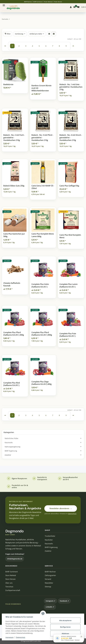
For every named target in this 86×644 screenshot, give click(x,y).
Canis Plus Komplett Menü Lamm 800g (42, 235)
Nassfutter (49, 540)
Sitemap (48, 587)
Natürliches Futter (11, 438)
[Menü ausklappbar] (4, 4)
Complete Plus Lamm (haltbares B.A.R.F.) (68, 285)
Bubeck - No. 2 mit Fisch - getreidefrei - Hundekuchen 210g (14, 137)
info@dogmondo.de (14, 559)
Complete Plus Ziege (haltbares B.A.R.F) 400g (41, 382)
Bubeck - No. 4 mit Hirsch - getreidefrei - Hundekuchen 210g (70, 137)
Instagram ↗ (50, 601)
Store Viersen (10, 579)
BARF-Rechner (50, 572)
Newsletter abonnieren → (60, 508)
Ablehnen (65, 633)
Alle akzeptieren (65, 620)
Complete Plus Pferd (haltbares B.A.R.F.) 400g (13, 333)
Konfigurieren (65, 627)
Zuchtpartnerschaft (12, 590)
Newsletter (49, 583)
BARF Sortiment (37, 1)
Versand (48, 579)
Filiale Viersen (58, 1)
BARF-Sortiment (11, 572)
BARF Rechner (28, 1)
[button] (71, 7)
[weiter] (73, 46)
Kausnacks (9, 442)
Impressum (9, 637)
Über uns (8, 583)
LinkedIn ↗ (50, 607)
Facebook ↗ (64, 601)
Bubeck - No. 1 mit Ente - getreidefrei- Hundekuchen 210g (70, 87)
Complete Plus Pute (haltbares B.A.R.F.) (67, 334)
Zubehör (8, 455)
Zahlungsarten (50, 575)
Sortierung (19, 34)
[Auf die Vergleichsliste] (18, 61)
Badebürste (8, 84)
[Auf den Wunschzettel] (24, 61)
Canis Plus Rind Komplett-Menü (70, 236)
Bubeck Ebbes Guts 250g (13, 185)
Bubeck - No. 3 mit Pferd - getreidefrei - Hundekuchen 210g (42, 137)
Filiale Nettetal (48, 1)
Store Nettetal (10, 575)
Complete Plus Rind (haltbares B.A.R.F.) (11, 384)
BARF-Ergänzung (51, 547)
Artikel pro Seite (36, 34)
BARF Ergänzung (11, 451)
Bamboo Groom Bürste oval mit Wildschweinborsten (41, 88)
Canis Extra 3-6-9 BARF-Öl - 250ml (42, 187)
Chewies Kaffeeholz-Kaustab (11, 284)
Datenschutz (20, 637)
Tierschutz (9, 587)
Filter (8, 34)
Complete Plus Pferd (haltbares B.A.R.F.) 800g (41, 333)
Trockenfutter (50, 536)
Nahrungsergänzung (12, 447)
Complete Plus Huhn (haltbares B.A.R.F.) (40, 285)
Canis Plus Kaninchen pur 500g (14, 235)
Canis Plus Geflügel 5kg (69, 185)
